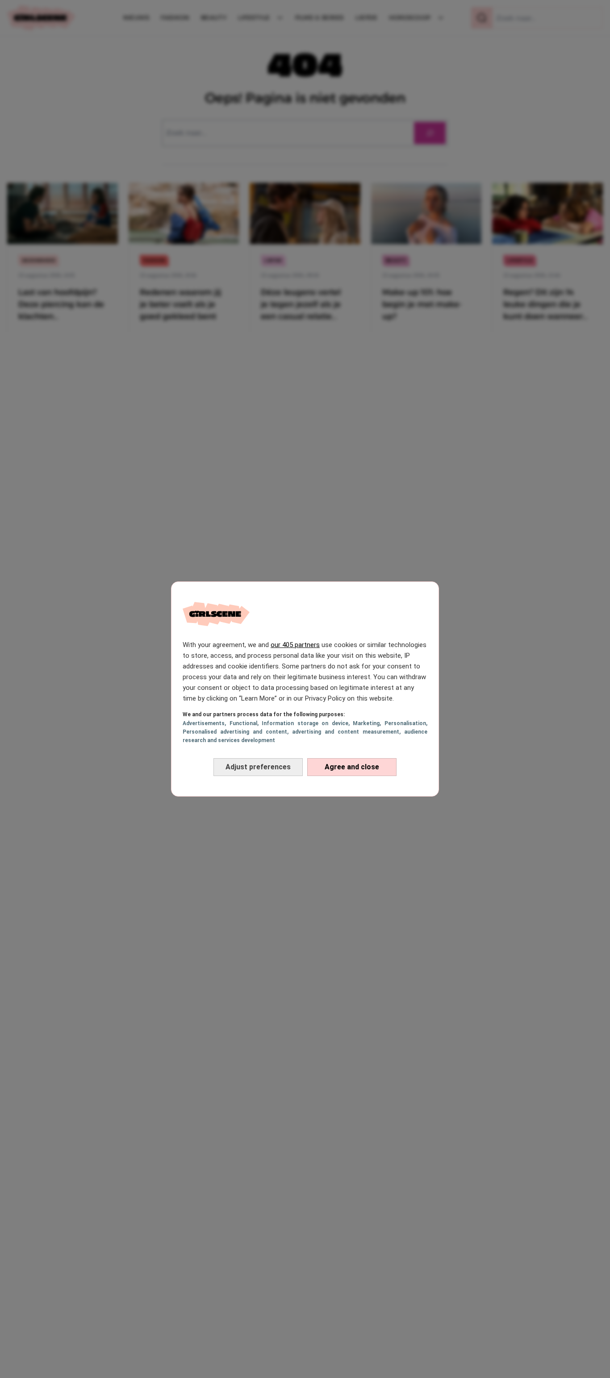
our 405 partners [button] (295, 645)
